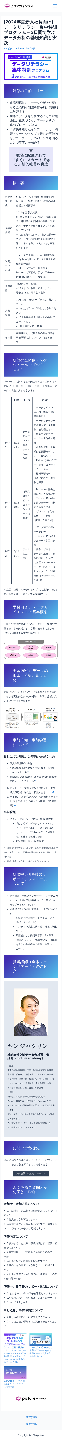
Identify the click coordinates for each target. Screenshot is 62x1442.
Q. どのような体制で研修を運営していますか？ (32, 1293)
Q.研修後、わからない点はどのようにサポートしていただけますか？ (30, 1300)
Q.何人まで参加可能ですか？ (22, 1219)
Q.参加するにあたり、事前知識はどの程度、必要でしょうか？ (30, 1245)
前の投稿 (31, 1417)
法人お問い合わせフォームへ (31, 1173)
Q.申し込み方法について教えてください (28, 1317)
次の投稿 (31, 1424)
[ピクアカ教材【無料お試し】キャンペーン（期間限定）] (15, 1372)
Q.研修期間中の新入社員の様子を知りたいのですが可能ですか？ (30, 1276)
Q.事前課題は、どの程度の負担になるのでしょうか (30, 1254)
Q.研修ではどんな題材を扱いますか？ (26, 1260)
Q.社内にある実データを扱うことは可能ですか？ (29, 1267)
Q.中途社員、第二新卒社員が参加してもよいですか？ (30, 1213)
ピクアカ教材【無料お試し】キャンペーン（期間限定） (14, 1383)
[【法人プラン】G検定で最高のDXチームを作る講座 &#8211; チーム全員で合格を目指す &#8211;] (40, 1339)
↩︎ (52, 792)
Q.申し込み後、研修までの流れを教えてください (30, 1323)
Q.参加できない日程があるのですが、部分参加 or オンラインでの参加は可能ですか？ (31, 1226)
